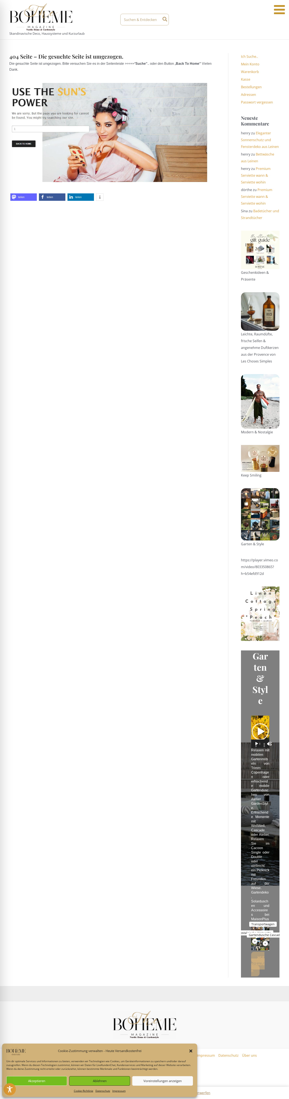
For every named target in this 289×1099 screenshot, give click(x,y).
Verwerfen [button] (202, 1093)
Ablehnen (100, 1081)
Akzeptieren (36, 1081)
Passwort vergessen (257, 102)
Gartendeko (260, 892)
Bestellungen (251, 87)
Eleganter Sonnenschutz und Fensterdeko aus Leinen (260, 140)
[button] (191, 1051)
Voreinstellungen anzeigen (162, 1081)
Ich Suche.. (249, 56)
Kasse (245, 79)
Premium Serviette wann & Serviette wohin (256, 175)
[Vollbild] (270, 744)
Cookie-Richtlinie (83, 1091)
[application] (260, 732)
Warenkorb (250, 71)
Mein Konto (250, 64)
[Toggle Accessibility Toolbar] (9, 1089)
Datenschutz (102, 1091)
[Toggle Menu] (279, 9)
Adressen (248, 94)
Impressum (119, 1091)
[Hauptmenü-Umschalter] (276, 19)
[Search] (165, 19)
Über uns (249, 1055)
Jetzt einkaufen (258, 964)
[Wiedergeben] (257, 744)
